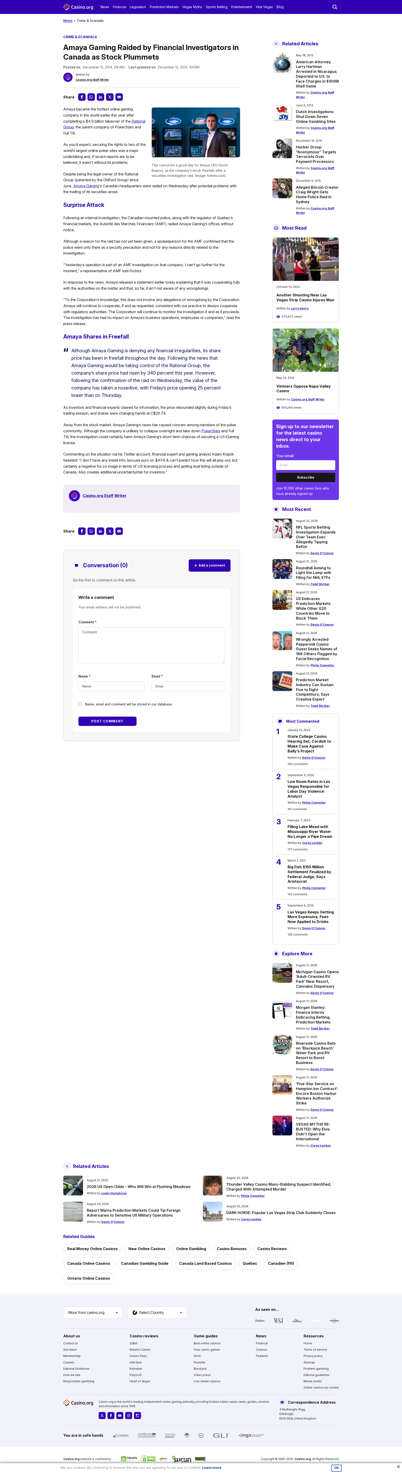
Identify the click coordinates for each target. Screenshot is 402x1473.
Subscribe (305, 477)
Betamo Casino (140, 1349)
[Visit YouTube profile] (119, 1415)
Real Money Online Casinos (92, 1248)
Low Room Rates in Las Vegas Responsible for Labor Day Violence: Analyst (309, 788)
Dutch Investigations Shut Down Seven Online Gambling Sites (316, 116)
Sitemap (309, 1362)
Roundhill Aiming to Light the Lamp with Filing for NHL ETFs (313, 573)
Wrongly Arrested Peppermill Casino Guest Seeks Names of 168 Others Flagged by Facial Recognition (316, 649)
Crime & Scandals (90, 21)
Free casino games (207, 1349)
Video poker (202, 1375)
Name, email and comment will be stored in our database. (129, 704)
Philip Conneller (322, 665)
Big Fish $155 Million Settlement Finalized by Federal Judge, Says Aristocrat (309, 874)
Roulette (199, 1362)
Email (157, 676)
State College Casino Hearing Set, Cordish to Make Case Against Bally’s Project (309, 743)
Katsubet (136, 1368)
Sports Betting (217, 7)
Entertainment (241, 7)
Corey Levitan (312, 843)
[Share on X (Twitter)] (110, 97)
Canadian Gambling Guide (144, 1263)
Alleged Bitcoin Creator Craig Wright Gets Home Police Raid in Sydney (317, 194)
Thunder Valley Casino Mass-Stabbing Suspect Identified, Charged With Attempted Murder (278, 1186)
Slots (197, 1356)
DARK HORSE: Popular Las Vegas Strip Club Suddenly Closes (281, 1212)
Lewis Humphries (114, 1193)
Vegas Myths (192, 7)
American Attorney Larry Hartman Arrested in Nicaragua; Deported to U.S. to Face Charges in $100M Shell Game (317, 74)
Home (308, 1343)
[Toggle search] (335, 7)
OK (336, 1468)
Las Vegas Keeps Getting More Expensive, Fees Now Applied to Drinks (311, 917)
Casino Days (138, 1356)
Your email (285, 455)
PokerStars (210, 431)
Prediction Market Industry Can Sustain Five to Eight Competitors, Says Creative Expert (315, 689)
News (104, 7)
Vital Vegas (264, 7)
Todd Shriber (320, 584)
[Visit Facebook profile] (110, 1415)
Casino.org (303, 1459)
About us (71, 1336)
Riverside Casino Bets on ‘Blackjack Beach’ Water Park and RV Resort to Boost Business (316, 1053)
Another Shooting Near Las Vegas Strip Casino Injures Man (305, 297)
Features (262, 1356)
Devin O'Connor (322, 553)
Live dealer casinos (207, 1381)
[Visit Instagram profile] (128, 1415)
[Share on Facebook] (82, 97)
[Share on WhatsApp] (91, 97)
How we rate (71, 1375)
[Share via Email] (119, 97)
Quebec (250, 1263)
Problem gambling (316, 1368)
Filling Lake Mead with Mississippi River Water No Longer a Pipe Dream (310, 831)
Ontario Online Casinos (88, 1278)
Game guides (206, 1336)
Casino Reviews (272, 1248)
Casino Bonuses (232, 1248)
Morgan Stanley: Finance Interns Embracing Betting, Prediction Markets (313, 1014)
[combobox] (93, 1313)
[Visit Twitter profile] (102, 1415)
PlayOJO (136, 1375)
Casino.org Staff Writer (92, 79)
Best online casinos (207, 1343)
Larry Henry (299, 308)
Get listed (70, 1349)
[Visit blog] (137, 1415)
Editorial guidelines (317, 1375)
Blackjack (200, 1368)
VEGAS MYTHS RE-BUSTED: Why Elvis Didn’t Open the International (313, 1131)
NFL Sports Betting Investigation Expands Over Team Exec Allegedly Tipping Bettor (316, 537)
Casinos (261, 1349)
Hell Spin (136, 1362)
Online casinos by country (321, 1387)
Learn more (211, 1468)
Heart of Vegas (140, 1381)
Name (84, 676)
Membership (72, 1356)
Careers (68, 1362)
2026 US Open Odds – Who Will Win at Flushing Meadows (139, 1186)
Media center (313, 1381)
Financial (119, 7)
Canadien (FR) (281, 1263)
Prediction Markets (164, 7)
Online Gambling (191, 1248)
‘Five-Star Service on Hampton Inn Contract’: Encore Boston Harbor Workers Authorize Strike (317, 1093)
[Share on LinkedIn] (100, 97)
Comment (87, 622)
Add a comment (209, 565)
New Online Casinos (146, 1248)
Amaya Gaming (86, 186)
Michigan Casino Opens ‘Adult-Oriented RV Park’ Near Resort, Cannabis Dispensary (317, 979)
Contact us (70, 1343)
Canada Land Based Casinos (205, 1263)
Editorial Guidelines (76, 1368)
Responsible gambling (78, 1381)
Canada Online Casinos (88, 1263)
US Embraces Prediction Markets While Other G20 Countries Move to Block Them (313, 608)
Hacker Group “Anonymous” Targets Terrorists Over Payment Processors (316, 154)
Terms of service (315, 1349)
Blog (280, 7)
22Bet (133, 1343)
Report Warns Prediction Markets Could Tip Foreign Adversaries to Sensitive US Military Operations (134, 1213)
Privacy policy (313, 1356)
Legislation (138, 7)
